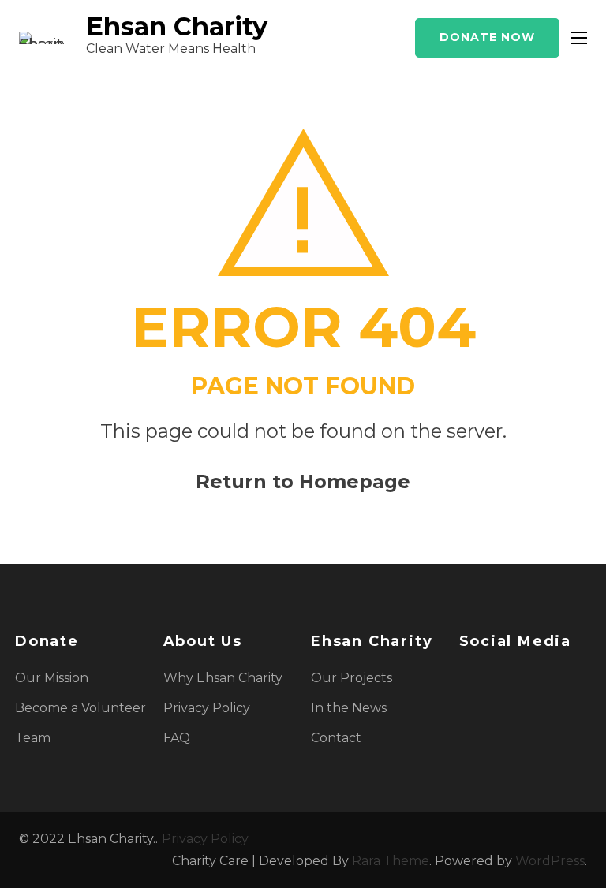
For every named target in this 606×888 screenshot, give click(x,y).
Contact (336, 737)
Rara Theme (390, 860)
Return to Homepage (303, 481)
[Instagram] (518, 678)
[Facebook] (464, 678)
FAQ (176, 737)
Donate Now (487, 37)
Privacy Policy (206, 707)
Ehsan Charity (176, 26)
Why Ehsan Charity (222, 677)
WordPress (550, 860)
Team (32, 737)
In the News (349, 707)
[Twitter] (491, 678)
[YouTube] (545, 678)
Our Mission (51, 677)
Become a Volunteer (80, 707)
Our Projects (351, 677)
